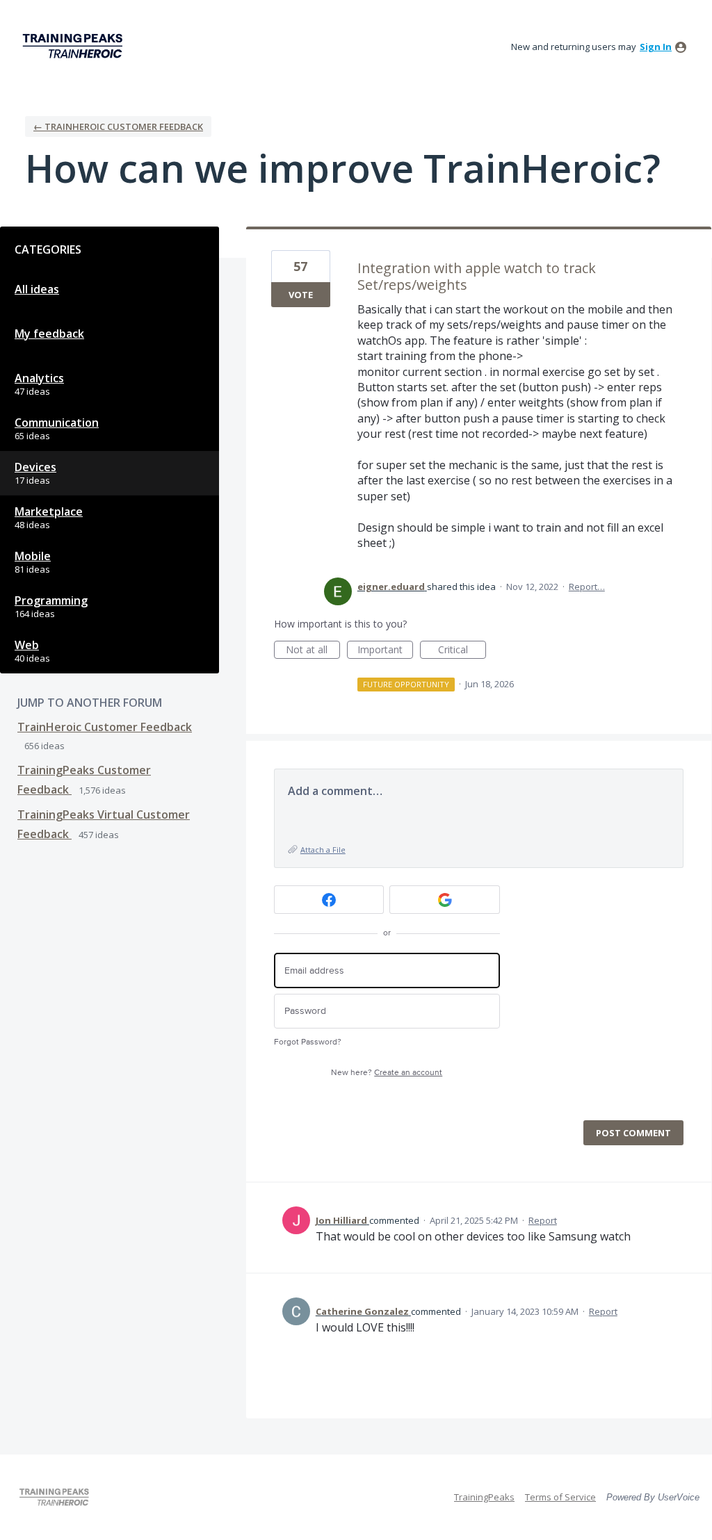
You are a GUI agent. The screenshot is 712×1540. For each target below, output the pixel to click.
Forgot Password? (307, 1042)
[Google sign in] (444, 899)
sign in (656, 46)
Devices (35, 467)
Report (542, 1220)
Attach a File (323, 849)
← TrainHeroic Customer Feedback (118, 126)
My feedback (49, 333)
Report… (587, 586)
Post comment (633, 1133)
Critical (462, 651)
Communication (57, 422)
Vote (301, 294)
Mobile (33, 556)
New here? (386, 1072)
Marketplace (49, 511)
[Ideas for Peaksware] (75, 46)
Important (385, 651)
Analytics (39, 378)
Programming (51, 600)
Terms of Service (560, 1497)
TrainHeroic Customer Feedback (104, 727)
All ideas (37, 289)
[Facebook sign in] (329, 899)
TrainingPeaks (484, 1497)
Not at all (313, 651)
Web (27, 645)
